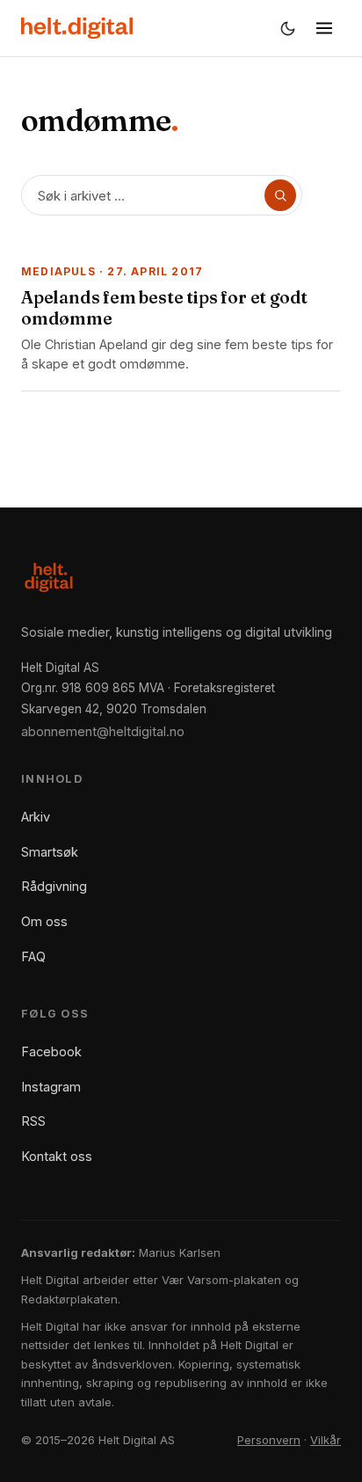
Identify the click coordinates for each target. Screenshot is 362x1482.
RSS (33, 1120)
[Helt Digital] (77, 28)
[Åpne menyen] (324, 28)
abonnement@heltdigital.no (103, 731)
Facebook (51, 1051)
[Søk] (280, 195)
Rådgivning (54, 886)
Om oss (44, 921)
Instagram (51, 1086)
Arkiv (35, 816)
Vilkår (325, 1440)
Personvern (268, 1440)
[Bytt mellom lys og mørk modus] (287, 28)
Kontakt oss (56, 1156)
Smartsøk (49, 851)
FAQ (33, 956)
